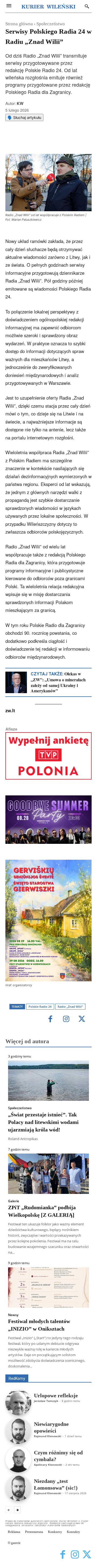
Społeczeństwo (50, 23)
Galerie (13, 1201)
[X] (40, 140)
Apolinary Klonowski (48, 1464)
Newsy (13, 1315)
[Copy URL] (77, 140)
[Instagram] (66, 1019)
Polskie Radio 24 (40, 1006)
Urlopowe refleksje (56, 1395)
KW (20, 103)
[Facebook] (27, 140)
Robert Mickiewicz (43, 1371)
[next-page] (17, 1509)
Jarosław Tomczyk (46, 1401)
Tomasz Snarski (79, 1371)
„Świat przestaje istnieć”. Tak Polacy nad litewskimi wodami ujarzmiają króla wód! (43, 1122)
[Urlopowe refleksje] (18, 1402)
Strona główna (19, 23)
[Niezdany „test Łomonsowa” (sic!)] (18, 1488)
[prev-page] (8, 1509)
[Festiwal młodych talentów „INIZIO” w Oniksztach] (48, 1287)
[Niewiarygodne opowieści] (18, 1431)
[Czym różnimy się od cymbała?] (18, 1459)
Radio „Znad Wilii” (70, 1006)
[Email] (65, 140)
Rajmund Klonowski (47, 1436)
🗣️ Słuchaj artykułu (24, 117)
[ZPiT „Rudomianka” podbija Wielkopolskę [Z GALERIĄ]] (48, 1174)
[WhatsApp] (52, 140)
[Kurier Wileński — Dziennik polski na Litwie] (48, 6)
